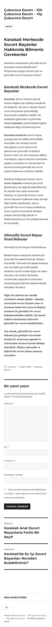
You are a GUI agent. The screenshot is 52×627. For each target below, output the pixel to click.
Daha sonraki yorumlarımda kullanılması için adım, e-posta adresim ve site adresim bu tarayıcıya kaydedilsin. (25, 493)
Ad (7, 447)
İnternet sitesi (13, 475)
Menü (9, 26)
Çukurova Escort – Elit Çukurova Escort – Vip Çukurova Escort (23, 14)
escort (7, 615)
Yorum (9, 404)
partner (12, 367)
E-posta (10, 461)
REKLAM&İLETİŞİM (15, 597)
